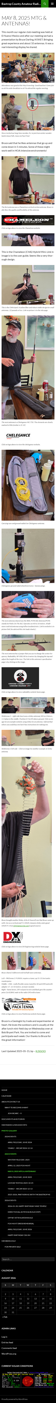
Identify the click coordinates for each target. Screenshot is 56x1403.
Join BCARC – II (15, 1113)
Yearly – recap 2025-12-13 (20, 1189)
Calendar (6, 1096)
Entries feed (7, 1342)
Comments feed (9, 1348)
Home (4, 1090)
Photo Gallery (9, 1131)
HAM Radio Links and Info (14, 1125)
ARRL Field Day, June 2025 (20, 1177)
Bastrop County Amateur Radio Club (21, 3)
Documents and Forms (13, 1119)
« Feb (4, 1316)
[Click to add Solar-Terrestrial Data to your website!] (28, 1379)
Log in (4, 1336)
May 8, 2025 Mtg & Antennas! (22, 1171)
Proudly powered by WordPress (15, 1399)
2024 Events (10, 1136)
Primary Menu (52, 4)
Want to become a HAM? (16, 1107)
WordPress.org (9, 1353)
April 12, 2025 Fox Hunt (19, 1165)
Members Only (9, 1241)
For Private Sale (13, 1247)
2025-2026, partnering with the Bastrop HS (29, 1194)
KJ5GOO (41, 1051)
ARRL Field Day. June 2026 (20, 1229)
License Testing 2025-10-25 (20, 1183)
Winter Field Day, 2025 (19, 1160)
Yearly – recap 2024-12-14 (20, 1148)
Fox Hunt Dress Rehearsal (21, 1223)
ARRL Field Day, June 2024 (20, 1142)
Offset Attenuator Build (20, 1218)
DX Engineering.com (21, 926)
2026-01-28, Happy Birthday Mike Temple (27, 1206)
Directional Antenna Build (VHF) (24, 1212)
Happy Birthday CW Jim (19, 1235)
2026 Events (10, 1200)
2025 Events (10, 1154)
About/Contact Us (11, 1102)
